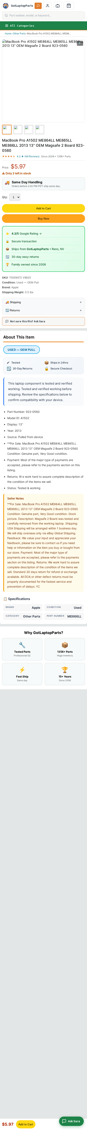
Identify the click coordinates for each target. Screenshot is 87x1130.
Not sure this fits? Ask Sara (27, 321)
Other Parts (19, 33)
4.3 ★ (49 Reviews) (28, 156)
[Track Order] (57, 6)
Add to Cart (43, 208)
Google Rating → (27, 233)
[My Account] (47, 6)
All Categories (22, 25)
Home (8, 33)
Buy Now (43, 218)
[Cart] (69, 6)
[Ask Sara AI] (38, 6)
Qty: (5, 197)
